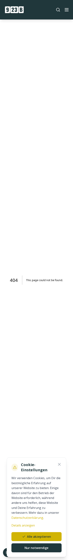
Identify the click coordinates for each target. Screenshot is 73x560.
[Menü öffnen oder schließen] (66, 9)
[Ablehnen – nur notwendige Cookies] (59, 464)
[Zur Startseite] (14, 9)
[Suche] (58, 9)
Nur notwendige (36, 548)
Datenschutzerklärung (27, 518)
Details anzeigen (23, 525)
